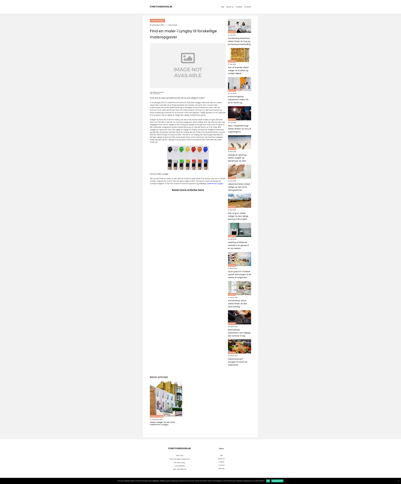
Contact (247, 7)
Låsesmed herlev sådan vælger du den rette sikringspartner (239, 187)
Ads (222, 7)
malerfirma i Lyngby (215, 183)
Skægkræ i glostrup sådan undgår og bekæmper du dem (237, 158)
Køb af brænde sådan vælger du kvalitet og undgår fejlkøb (238, 70)
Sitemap (221, 468)
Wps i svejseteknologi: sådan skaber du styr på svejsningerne (239, 128)
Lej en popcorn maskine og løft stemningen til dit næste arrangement (239, 274)
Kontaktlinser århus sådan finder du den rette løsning (237, 303)
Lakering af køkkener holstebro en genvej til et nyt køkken (238, 245)
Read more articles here (188, 190)
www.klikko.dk (181, 469)
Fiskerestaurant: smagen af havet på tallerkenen (237, 362)
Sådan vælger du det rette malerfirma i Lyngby (162, 423)
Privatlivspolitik (277, 481)
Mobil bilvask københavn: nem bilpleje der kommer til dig (239, 332)
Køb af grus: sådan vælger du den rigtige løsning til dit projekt (238, 216)
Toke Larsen (172, 25)
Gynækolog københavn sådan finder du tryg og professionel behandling (239, 41)
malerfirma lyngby (157, 20)
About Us (230, 7)
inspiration (232, 32)
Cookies (239, 7)
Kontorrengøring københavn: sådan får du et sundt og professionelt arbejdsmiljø (238, 99)
